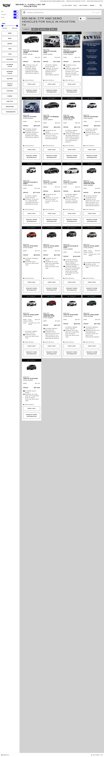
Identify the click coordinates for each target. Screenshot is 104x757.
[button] (101, 5)
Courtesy (3, 14)
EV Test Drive (67, 5)
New (2, 11)
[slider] (2, 26)
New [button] (75, 6)
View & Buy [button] (31, 84)
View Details (29, 80)
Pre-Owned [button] (83, 6)
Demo (2, 17)
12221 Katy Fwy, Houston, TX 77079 (75, 1)
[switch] (9, 12)
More (92, 6)
